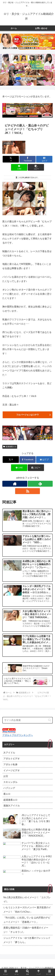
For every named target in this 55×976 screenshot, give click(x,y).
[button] (36, 167)
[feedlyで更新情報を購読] (40, 484)
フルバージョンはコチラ (27, 414)
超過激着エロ (11, 447)
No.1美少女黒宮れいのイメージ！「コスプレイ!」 (27, 899)
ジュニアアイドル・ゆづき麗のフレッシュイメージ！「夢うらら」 (26, 940)
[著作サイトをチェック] (14, 484)
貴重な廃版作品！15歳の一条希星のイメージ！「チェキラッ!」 (25, 929)
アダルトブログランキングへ (17, 735)
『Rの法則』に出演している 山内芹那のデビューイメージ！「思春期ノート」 (26, 919)
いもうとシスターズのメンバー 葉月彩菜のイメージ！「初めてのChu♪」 (27, 909)
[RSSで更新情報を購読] (27, 491)
